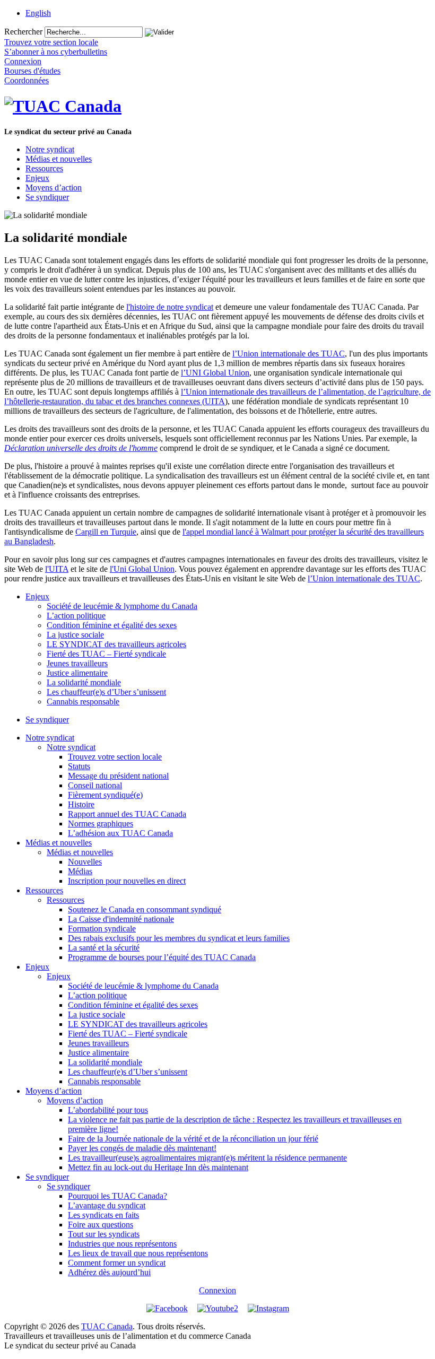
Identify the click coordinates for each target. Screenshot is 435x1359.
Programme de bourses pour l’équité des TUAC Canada (162, 957)
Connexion (217, 1290)
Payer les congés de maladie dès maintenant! (142, 1148)
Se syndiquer (47, 197)
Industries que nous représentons (122, 1243)
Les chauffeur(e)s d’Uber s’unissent (106, 691)
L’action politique (76, 615)
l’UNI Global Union (215, 372)
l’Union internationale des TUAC (288, 353)
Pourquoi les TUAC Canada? (117, 1195)
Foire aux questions (100, 1224)
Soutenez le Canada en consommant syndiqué (144, 909)
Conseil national (95, 785)
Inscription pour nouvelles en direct (127, 880)
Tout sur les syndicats (104, 1234)
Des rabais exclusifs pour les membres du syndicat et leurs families (179, 938)
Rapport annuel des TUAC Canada (127, 813)
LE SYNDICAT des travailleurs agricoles (116, 644)
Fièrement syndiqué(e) (105, 794)
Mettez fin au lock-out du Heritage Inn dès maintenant (158, 1167)
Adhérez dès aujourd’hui (109, 1272)
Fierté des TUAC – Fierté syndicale (106, 653)
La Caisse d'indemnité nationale (121, 919)
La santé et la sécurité (104, 947)
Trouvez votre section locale (115, 756)
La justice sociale (75, 634)
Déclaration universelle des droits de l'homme (81, 447)
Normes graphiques (100, 823)
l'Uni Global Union (142, 568)
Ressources (44, 168)
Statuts (79, 766)
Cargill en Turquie (105, 531)
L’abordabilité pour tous (108, 1109)
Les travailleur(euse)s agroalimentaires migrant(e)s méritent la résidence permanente (207, 1157)
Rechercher (23, 31)
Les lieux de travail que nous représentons (138, 1253)
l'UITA (56, 568)
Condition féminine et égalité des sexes (112, 625)
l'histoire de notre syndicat (169, 306)
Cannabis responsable (83, 701)
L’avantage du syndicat (106, 1205)
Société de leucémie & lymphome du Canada (122, 606)
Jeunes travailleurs (77, 663)
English (38, 13)
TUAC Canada (107, 1326)
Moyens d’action (53, 187)
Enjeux (37, 177)
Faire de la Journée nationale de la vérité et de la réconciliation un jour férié (193, 1138)
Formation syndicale (102, 928)
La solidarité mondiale (84, 682)
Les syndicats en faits (103, 1214)
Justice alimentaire (77, 672)
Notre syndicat (49, 149)
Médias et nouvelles (58, 158)
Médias (80, 871)
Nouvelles (85, 861)
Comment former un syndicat (117, 1262)
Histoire (81, 804)
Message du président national (118, 775)
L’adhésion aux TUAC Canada (120, 833)
